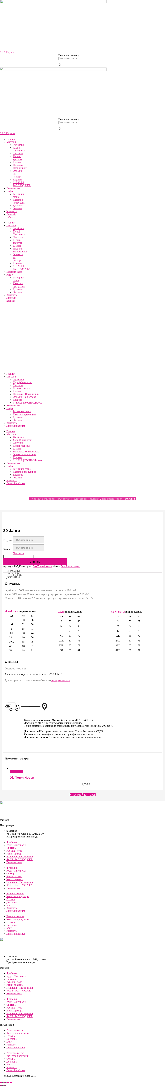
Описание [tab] (14, 571)
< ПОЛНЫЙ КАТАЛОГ (83, 794)
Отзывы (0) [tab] (14, 575)
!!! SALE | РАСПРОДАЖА (22, 184)
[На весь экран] (4, 1082)
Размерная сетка (18, 195)
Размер (7, 549)
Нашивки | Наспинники (20, 166)
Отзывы (17, 208)
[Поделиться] (7, 1082)
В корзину (35, 561)
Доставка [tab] (13, 577)
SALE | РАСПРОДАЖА (19, 859)
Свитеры (18, 153)
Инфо (9, 191)
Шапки (17, 162)
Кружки (17, 179)
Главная (10, 139)
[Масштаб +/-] (1, 1082)
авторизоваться (60, 680)
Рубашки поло (14, 850)
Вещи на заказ (14, 188)
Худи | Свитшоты (19, 149)
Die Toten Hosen (112, 498)
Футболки (18, 144)
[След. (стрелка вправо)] (4, 1085)
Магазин (11, 142)
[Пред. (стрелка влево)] (1, 1085)
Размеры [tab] (12, 573)
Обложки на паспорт (24, 396)
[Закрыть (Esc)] (11, 1082)
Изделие (8, 540)
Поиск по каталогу (68, 55)
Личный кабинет (11, 215)
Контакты (11, 211)
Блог (9, 905)
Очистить (18, 553)
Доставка (18, 205)
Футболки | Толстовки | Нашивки (78, 498)
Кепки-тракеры (17, 158)
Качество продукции (19, 201)
